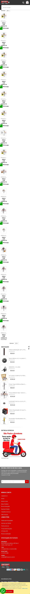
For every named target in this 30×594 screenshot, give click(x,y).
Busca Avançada (5, 506)
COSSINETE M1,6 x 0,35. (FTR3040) (17, 401)
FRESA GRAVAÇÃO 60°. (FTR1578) (17, 350)
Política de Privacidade (7, 520)
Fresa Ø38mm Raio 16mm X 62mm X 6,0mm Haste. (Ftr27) (17, 393)
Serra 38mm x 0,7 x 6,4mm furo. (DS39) (17, 358)
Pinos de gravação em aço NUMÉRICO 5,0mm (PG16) (17, 410)
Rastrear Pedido (5, 509)
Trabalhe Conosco (5, 512)
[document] (15, 588)
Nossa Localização (6, 533)
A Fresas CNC (4, 531)
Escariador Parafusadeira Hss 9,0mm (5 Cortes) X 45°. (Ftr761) (17, 418)
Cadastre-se (4, 496)
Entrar (2, 498)
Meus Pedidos (4, 504)
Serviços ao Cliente (6, 523)
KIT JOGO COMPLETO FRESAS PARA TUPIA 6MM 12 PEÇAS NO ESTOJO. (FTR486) (17, 375)
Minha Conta (4, 501)
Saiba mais (25, 588)
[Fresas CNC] (4, 2)
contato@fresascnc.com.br (8, 557)
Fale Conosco (4, 514)
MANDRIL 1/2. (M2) (14, 367)
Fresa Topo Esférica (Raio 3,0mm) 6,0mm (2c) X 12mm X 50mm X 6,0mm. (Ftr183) (17, 384)
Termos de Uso (5, 526)
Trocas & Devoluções (6, 528)
